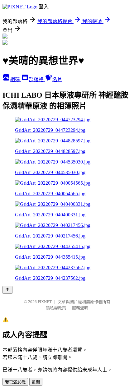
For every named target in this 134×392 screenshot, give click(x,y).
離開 (36, 382)
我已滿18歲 (15, 382)
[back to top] (7, 290)
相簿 (15, 79)
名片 (57, 79)
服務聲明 (80, 308)
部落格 (37, 79)
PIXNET (45, 301)
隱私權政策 (56, 308)
